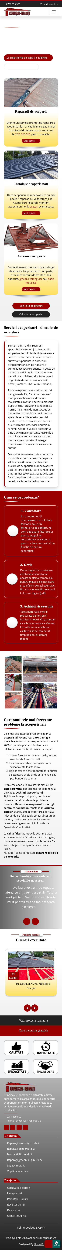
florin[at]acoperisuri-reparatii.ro (24, 1120)
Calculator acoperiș (18, 1188)
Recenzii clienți (16, 1204)
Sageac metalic (16, 1165)
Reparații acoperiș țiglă (21, 1148)
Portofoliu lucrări (17, 1199)
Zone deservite (48, 4)
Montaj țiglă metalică (19, 1154)
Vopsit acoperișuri (18, 1171)
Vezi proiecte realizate (33, 1020)
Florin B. (39, 1244)
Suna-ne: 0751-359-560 (22, 67)
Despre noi (13, 1210)
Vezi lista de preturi (31, 306)
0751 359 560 (13, 4)
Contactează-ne (16, 1216)
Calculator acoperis (31, 314)
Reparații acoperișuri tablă (23, 1143)
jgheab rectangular (31, 279)
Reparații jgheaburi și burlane (25, 1160)
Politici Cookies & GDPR (31, 1227)
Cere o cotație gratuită (33, 1030)
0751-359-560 (13, 1116)
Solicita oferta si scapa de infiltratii (27, 58)
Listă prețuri (14, 1193)
